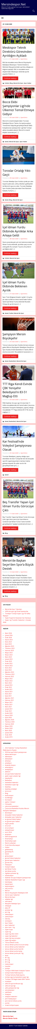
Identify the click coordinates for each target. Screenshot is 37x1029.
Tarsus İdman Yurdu (12, 942)
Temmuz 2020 (9, 722)
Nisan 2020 (8, 728)
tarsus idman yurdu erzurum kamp (16, 945)
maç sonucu (9, 888)
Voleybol (8, 994)
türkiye (7, 968)
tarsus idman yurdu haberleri (15, 947)
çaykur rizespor (10, 802)
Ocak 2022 (8, 687)
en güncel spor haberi (12, 821)
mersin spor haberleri (12, 895)
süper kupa (9, 930)
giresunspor (9, 856)
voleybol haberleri (11, 997)
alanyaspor (8, 759)
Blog (11, 83)
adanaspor (8, 757)
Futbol (7, 83)
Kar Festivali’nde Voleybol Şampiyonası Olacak (17, 445)
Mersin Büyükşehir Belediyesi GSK (16, 893)
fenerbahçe (9, 839)
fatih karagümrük (11, 837)
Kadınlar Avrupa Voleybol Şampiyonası (18, 878)
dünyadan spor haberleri (13, 817)
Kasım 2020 (9, 715)
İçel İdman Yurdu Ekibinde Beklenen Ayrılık (15, 286)
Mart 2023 (8, 657)
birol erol (8, 791)
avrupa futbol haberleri (13, 774)
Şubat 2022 (8, 685)
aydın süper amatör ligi (12, 776)
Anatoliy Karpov (10, 765)
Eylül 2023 (8, 644)
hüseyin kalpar (10, 867)
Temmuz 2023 (9, 648)
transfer (8, 966)
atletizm (7, 772)
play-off (7, 908)
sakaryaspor (9, 914)
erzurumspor (9, 828)
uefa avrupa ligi (10, 986)
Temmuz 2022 (9, 674)
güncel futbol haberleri (12, 858)
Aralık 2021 (8, 689)
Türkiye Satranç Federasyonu (15, 975)
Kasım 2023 (9, 640)
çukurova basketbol (11, 806)
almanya (8, 761)
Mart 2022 (8, 683)
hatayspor (8, 865)
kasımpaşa (8, 882)
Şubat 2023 (8, 659)
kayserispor (9, 884)
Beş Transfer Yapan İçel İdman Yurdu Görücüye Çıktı (18, 506)
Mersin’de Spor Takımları (13, 609)
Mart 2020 (8, 730)
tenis (6, 955)
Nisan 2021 (8, 705)
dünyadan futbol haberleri (14, 815)
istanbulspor (9, 875)
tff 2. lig (7, 960)
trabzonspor (9, 964)
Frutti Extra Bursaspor (12, 845)
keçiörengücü (9, 886)
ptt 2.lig (7, 912)
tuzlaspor (8, 981)
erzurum (8, 826)
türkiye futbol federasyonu (14, 973)
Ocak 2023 (8, 661)
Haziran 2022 (9, 676)
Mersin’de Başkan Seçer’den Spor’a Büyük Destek (18, 564)
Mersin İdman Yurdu (10, 1018)
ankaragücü (9, 767)
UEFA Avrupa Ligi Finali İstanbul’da (16, 611)
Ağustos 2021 (9, 698)
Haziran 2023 (9, 650)
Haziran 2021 (9, 700)
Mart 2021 (8, 707)
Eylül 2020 (8, 718)
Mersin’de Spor (8, 1016)
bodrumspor (9, 795)
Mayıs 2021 (8, 702)
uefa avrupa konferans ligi (14, 984)
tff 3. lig (7, 962)
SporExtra (24, 59)
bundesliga (8, 798)
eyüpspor (8, 834)
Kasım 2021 (9, 692)
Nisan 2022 (8, 681)
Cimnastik (8, 804)
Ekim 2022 (8, 668)
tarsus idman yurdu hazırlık (14, 949)
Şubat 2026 (8, 635)
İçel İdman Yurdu (10, 869)
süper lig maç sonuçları (12, 938)
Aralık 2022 (8, 663)
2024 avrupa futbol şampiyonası (16, 752)
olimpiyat (8, 906)
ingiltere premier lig (11, 873)
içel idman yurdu (10, 871)
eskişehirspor (9, 830)
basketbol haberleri (11, 782)
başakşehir (8, 778)
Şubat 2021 (8, 709)
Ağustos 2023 (9, 646)
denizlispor (8, 813)
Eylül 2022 (8, 670)
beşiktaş (8, 787)
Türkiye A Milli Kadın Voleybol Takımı (17, 971)
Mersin (7, 891)
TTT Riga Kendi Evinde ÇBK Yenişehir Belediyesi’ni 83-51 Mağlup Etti (17, 390)
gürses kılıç (8, 862)
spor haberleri (10, 925)
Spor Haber (27, 83)
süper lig (8, 932)
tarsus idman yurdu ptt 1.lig (14, 953)
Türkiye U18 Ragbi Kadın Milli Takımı (17, 979)
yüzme (7, 1003)
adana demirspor (10, 754)
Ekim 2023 (8, 642)
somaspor (8, 921)
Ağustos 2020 (9, 720)
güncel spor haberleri (12, 860)
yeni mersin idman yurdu (13, 1001)
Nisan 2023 (8, 655)
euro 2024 (8, 832)
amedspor (8, 763)
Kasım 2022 (9, 666)
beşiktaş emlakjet (11, 789)
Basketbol (12, 361)
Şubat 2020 (8, 733)
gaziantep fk (9, 852)
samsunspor (9, 917)
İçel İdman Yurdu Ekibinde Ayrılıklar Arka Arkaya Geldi (18, 231)
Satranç (7, 919)
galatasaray (9, 850)
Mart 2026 (8, 633)
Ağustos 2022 (9, 672)
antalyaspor (9, 770)
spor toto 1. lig (10, 927)
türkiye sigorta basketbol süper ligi (17, 977)
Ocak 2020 (8, 735)
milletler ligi (9, 899)
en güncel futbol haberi (13, 819)
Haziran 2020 (9, 724)
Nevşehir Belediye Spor (13, 904)
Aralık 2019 (8, 737)
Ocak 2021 (8, 711)
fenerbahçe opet (10, 841)
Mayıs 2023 (8, 653)
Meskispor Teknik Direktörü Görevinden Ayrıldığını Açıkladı (17, 52)
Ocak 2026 (8, 638)
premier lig (8, 910)
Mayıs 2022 (8, 679)
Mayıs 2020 (8, 726)
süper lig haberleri (11, 936)
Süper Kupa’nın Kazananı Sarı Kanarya (18, 618)
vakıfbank (8, 992)
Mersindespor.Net (13, 4)
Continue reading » (10, 78)
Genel (6, 141)
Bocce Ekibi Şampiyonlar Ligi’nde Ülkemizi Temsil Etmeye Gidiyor (18, 108)
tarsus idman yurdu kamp (13, 951)
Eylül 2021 (8, 696)
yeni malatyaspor (11, 999)
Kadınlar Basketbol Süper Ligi (15, 880)
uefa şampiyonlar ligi (12, 988)
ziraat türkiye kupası (12, 1005)
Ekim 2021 (8, 694)
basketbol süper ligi (11, 785)
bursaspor (8, 800)
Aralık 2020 (8, 713)
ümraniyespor (9, 990)
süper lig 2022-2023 (11, 934)
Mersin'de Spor (18, 83)
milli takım (8, 901)
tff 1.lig (7, 958)
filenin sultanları (10, 843)
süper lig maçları (10, 940)
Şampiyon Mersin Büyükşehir (14, 336)
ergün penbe (9, 824)
